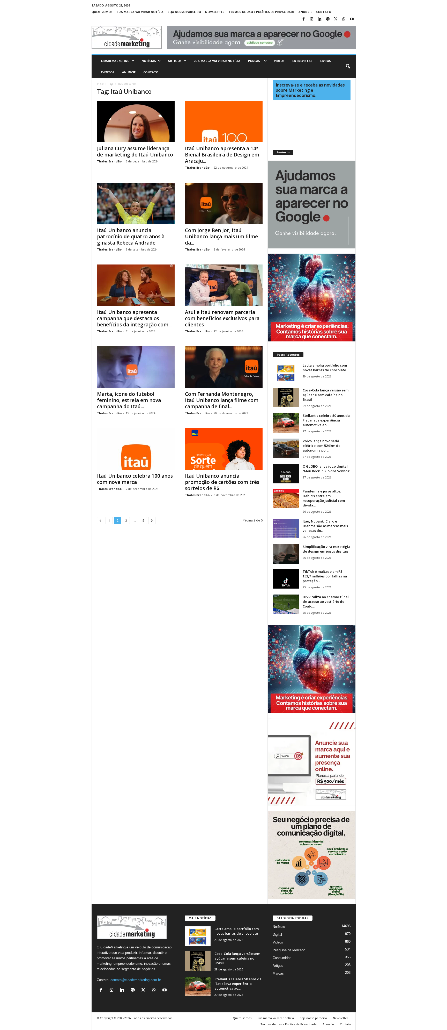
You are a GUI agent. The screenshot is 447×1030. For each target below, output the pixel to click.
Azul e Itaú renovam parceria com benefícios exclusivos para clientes (222, 318)
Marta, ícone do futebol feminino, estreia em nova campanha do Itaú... (129, 400)
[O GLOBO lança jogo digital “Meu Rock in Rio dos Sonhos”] (286, 473)
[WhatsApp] (344, 19)
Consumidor (281, 958)
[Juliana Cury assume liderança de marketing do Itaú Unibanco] (136, 121)
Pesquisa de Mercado (289, 950)
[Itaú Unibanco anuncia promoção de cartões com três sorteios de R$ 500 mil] (224, 449)
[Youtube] (352, 19)
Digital (277, 934)
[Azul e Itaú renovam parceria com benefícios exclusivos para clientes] (224, 285)
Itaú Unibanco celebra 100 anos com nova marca (135, 479)
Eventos (107, 72)
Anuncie (305, 12)
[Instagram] (312, 19)
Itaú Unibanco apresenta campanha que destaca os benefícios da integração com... (134, 318)
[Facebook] (304, 19)
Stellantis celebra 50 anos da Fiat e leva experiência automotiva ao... (326, 420)
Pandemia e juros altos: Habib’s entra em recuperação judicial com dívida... (324, 498)
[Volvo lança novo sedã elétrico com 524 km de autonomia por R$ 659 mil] (286, 448)
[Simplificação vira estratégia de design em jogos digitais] (286, 554)
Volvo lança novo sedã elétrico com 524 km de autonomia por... (321, 446)
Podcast (255, 61)
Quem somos (102, 12)
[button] (348, 66)
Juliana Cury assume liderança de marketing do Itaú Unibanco (135, 151)
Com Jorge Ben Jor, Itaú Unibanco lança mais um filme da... (221, 236)
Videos (279, 61)
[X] (336, 19)
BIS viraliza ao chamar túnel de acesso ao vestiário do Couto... (326, 602)
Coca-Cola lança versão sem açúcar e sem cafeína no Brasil (325, 395)
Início (100, 83)
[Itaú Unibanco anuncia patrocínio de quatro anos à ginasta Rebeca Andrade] (136, 203)
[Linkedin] (320, 19)
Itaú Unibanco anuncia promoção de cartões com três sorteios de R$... (222, 482)
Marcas (278, 973)
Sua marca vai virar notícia (140, 12)
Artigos (175, 61)
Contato (323, 12)
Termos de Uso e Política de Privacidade (261, 12)
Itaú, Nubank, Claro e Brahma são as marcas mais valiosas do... (325, 526)
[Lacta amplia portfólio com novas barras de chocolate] (286, 372)
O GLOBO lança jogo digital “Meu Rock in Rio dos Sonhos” (326, 468)
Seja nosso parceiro (184, 12)
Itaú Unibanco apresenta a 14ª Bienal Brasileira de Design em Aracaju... (222, 154)
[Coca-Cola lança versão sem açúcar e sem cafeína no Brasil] (286, 397)
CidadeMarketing (115, 61)
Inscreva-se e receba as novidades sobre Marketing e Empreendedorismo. (310, 90)
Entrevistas (302, 61)
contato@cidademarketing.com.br (135, 980)
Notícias (148, 61)
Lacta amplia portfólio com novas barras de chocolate (325, 367)
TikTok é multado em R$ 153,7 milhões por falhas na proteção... (325, 576)
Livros (325, 61)
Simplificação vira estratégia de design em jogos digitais (326, 549)
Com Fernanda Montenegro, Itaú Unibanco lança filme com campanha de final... (221, 400)
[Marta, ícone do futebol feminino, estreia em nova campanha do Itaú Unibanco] (136, 367)
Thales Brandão (109, 161)
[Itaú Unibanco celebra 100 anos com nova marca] (136, 449)
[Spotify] (328, 19)
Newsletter (215, 12)
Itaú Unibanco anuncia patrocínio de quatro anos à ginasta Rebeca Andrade (131, 236)
